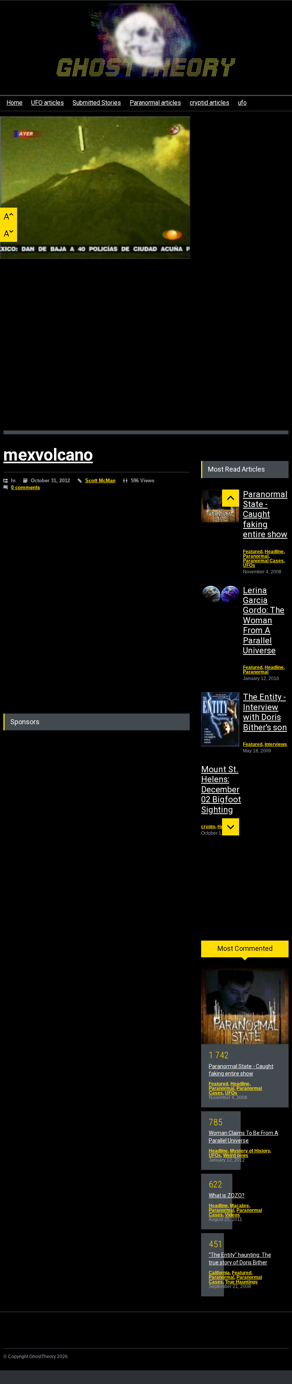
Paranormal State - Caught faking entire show (265, 514)
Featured (252, 551)
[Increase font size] (8, 216)
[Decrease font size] (8, 233)
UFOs (249, 565)
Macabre (239, 1205)
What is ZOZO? (226, 1195)
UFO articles (47, 102)
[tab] (245, 952)
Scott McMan (100, 480)
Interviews (276, 744)
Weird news (235, 1155)
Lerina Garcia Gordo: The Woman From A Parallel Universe (263, 620)
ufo (242, 102)
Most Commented (245, 948)
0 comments (25, 487)
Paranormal (255, 556)
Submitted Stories (97, 102)
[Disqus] (96, 602)
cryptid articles (209, 102)
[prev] (230, 498)
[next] (230, 826)
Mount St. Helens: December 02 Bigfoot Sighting (221, 789)
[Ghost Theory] (146, 65)
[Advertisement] (146, 352)
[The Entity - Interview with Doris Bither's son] (220, 719)
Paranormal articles (155, 102)
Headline (274, 551)
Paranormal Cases (263, 560)
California (219, 1272)
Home (14, 102)
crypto (208, 826)
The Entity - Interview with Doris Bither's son (265, 712)
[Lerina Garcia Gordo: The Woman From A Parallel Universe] (220, 595)
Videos (232, 1215)
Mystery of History (250, 1151)
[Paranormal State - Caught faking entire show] (220, 506)
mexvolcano (48, 455)
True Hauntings (241, 1282)
